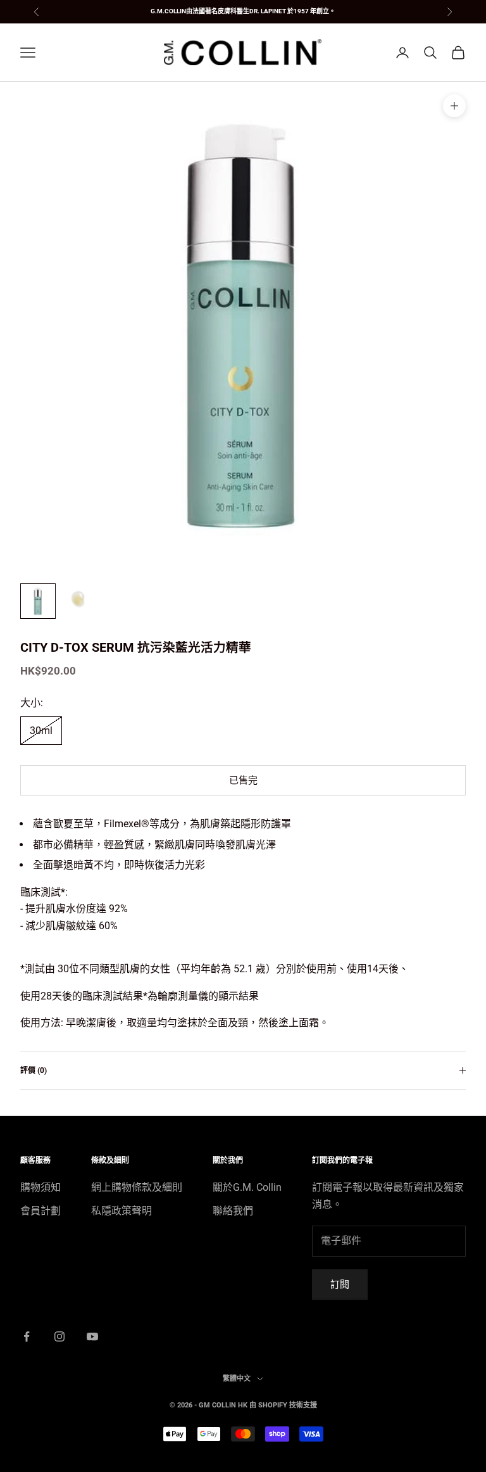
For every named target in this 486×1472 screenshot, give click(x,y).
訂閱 (339, 1284)
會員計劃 (40, 1211)
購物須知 (40, 1187)
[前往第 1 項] (38, 601)
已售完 (243, 780)
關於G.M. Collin (247, 1187)
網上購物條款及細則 (136, 1187)
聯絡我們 (233, 1211)
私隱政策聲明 (121, 1211)
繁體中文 (237, 1378)
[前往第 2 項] (78, 601)
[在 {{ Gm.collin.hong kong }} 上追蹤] (26, 1336)
